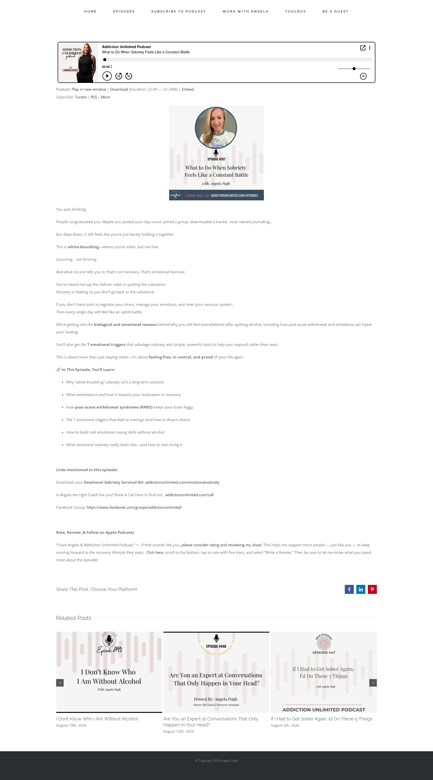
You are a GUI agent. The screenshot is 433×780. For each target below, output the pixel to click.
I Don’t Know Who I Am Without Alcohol (97, 718)
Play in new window (89, 89)
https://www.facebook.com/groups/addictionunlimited (134, 507)
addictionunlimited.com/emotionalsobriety (182, 482)
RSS (94, 96)
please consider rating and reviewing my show (221, 544)
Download (119, 89)
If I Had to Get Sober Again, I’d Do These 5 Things (321, 718)
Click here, (155, 552)
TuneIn (81, 96)
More (105, 96)
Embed (188, 89)
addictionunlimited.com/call (189, 494)
